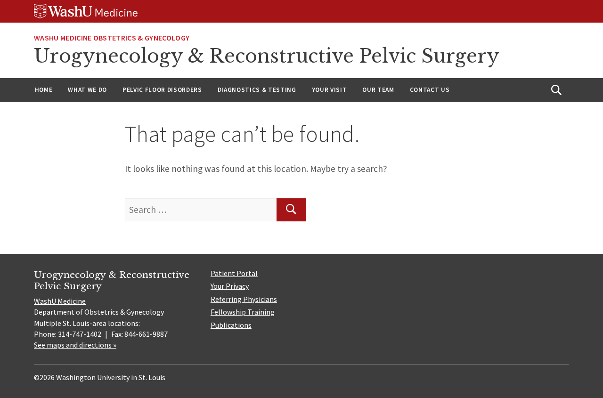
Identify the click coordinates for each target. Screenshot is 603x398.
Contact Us (430, 90)
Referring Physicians (244, 299)
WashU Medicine (60, 301)
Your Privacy (230, 286)
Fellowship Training (243, 312)
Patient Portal (234, 273)
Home (44, 90)
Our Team (378, 90)
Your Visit (329, 90)
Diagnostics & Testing (257, 90)
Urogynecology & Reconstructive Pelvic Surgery (266, 56)
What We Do (87, 90)
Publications (231, 325)
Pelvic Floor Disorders (162, 90)
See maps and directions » (75, 344)
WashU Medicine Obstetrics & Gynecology (111, 37)
